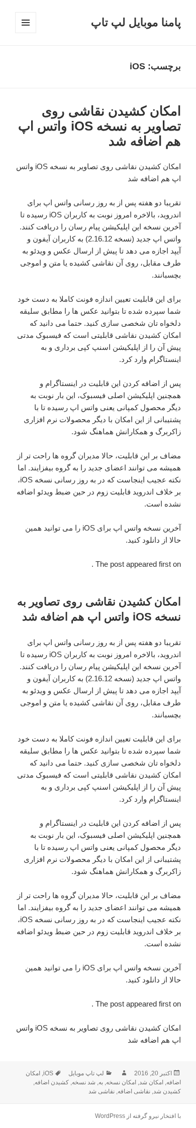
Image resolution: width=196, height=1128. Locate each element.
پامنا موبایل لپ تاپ (136, 22)
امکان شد (151, 1082)
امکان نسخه (121, 1082)
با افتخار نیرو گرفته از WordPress (138, 1115)
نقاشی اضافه (134, 1091)
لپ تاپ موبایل (86, 1073)
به (101, 1082)
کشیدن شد (167, 1091)
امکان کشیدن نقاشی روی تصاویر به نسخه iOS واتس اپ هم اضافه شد (99, 126)
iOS (48, 1073)
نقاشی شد (101, 1091)
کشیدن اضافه (52, 1082)
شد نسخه (83, 1082)
